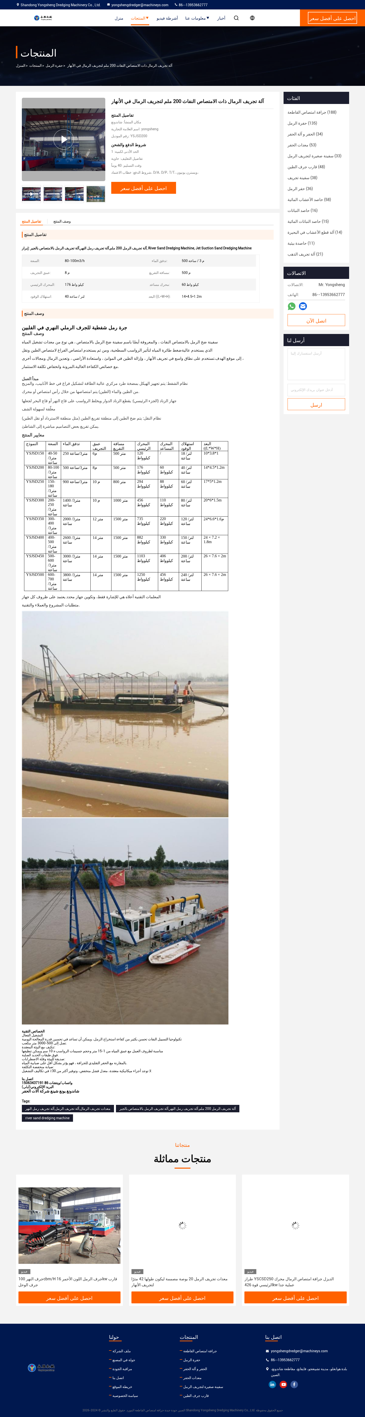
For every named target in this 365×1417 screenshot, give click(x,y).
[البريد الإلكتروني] (303, 306)
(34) (305, 134)
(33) (314, 156)
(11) (301, 243)
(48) (306, 167)
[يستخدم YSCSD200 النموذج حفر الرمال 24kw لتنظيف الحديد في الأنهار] (296, 1225)
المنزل (20, 65)
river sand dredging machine (47, 1118)
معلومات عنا (195, 18)
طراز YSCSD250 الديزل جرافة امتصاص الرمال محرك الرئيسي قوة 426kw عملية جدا (175, 1282)
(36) (300, 188)
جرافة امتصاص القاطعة (200, 1351)
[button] (101, 194)
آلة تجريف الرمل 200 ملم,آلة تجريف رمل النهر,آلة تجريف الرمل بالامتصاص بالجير (177, 1109)
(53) (302, 145)
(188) (312, 112)
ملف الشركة (121, 1351)
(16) (303, 210)
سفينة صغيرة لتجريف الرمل (203, 1387)
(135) (302, 123)
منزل (119, 18)
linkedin (272, 1384)
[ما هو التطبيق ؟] (292, 306)
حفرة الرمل (54, 65)
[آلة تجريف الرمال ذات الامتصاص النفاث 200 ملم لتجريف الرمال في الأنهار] (63, 139)
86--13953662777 (193, 5)
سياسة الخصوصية (125, 1396)
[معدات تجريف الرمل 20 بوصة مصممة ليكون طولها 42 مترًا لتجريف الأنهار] (69, 1225)
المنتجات (138, 18)
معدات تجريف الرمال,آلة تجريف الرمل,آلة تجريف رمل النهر (67, 1109)
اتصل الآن (316, 320)
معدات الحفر (192, 1378)
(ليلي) (26, 1087)
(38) (302, 177)
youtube (283, 1384)
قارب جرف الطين (196, 1396)
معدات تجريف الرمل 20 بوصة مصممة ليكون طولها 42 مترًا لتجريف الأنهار (66, 1282)
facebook (294, 1384)
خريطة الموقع (122, 1387)
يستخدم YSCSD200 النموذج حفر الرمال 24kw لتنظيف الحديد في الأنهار (295, 1282)
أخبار (221, 18)
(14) (315, 232)
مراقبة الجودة (122, 1369)
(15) (308, 221)
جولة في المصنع (123, 1360)
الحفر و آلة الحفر (195, 1369)
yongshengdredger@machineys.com (139, 5)
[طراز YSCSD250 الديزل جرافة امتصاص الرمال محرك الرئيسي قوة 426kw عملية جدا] (182, 1225)
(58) (309, 199)
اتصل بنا (118, 1378)
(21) (305, 254)
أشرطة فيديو (167, 18)
